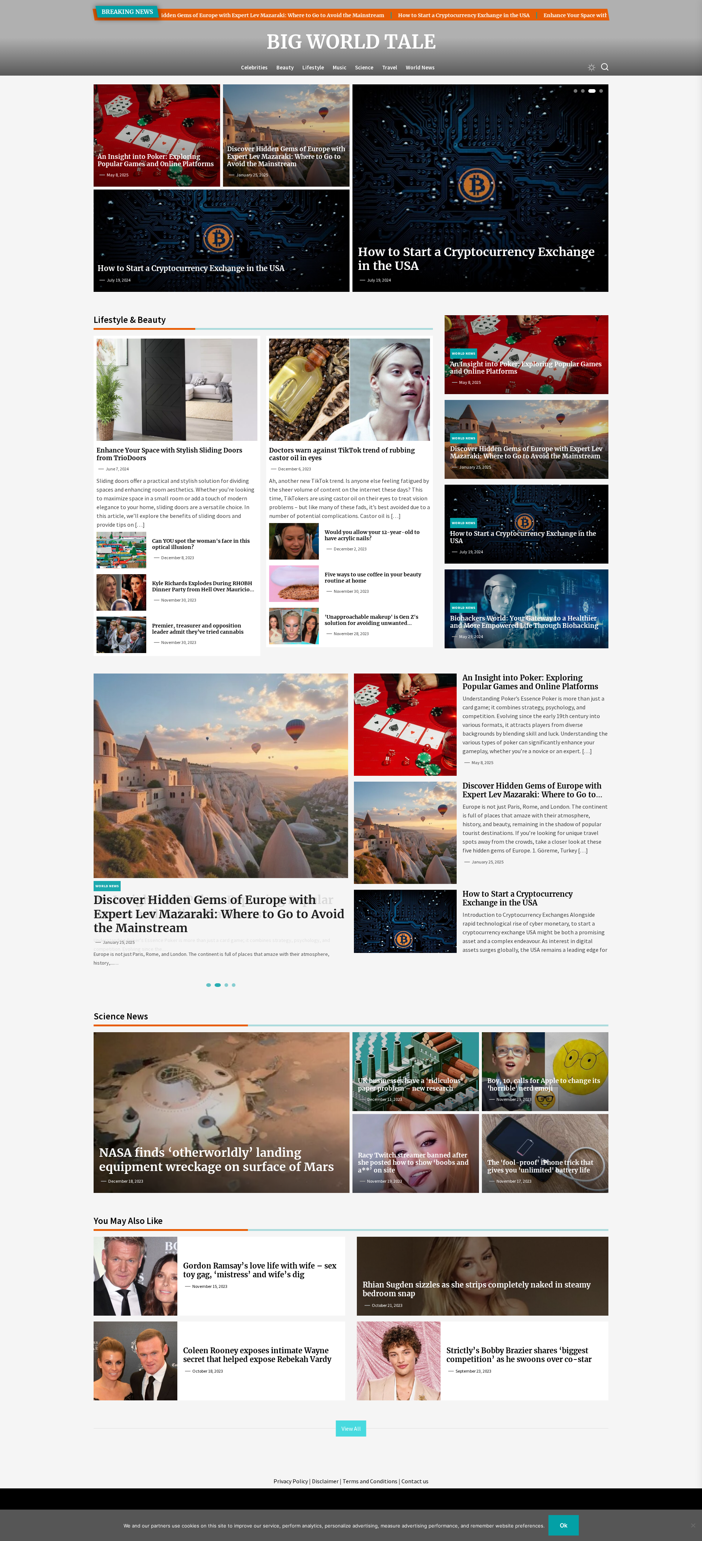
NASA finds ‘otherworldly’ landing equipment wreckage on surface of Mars (216, 1159)
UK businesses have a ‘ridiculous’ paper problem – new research (410, 1084)
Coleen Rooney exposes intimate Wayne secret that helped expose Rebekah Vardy (257, 1355)
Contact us (415, 1481)
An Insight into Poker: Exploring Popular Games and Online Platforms (156, 160)
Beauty (285, 67)
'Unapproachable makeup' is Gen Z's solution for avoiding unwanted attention (371, 623)
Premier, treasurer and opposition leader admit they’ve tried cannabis (198, 628)
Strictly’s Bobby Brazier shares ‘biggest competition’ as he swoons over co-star (519, 1355)
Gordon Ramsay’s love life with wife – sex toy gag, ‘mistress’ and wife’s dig (259, 1270)
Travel (389, 67)
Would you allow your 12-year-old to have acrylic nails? (372, 535)
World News (420, 67)
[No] (693, 1525)
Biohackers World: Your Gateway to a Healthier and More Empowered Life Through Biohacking (524, 622)
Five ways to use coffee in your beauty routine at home (373, 577)
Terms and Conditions (370, 1481)
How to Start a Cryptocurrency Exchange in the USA (351, 15)
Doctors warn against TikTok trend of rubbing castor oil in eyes (342, 454)
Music (339, 67)
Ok (563, 1525)
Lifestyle (313, 67)
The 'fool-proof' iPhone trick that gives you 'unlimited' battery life (540, 1166)
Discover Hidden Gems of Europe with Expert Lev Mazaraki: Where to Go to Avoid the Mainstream (286, 156)
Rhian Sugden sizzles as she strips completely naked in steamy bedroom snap (476, 1289)
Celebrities (254, 67)
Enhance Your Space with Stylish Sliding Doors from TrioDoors (512, 15)
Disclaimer (325, 1481)
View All (351, 1428)
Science (364, 67)
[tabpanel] (480, 191)
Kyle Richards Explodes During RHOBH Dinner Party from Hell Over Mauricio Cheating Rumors (202, 589)
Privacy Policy (290, 1481)
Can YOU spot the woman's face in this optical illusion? (201, 544)
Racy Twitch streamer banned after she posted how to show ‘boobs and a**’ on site (413, 1162)
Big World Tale (351, 42)
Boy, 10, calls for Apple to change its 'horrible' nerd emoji (543, 1084)
